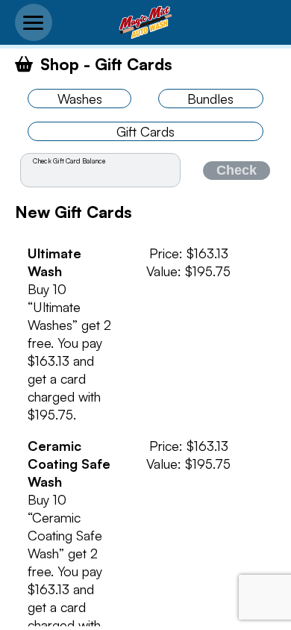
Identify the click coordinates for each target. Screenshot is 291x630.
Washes (79, 98)
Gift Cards (145, 131)
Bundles (210, 98)
